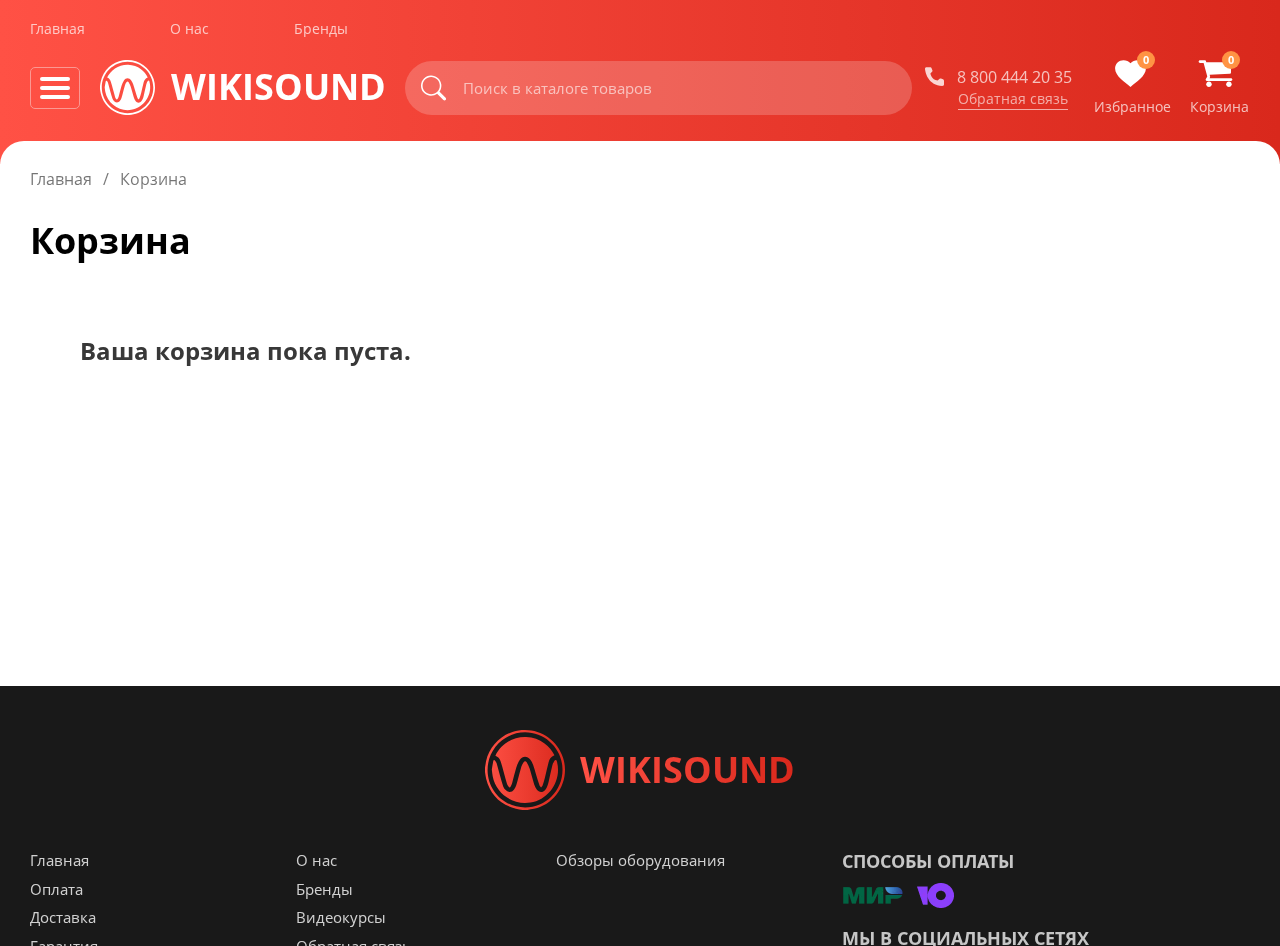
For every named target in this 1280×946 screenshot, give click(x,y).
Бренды (321, 28)
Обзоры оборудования (640, 860)
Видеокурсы (341, 917)
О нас (189, 28)
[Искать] (434, 88)
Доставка (63, 917)
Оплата (56, 889)
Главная (57, 28)
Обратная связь (1013, 99)
